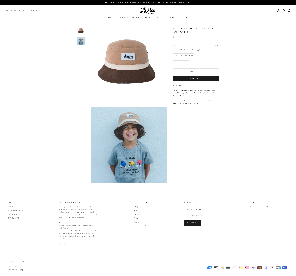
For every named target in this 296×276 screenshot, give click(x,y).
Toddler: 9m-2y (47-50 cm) (183, 55)
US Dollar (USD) (14, 218)
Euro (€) (11, 207)
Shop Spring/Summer (129, 17)
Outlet (184, 17)
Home (111, 17)
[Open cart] (289, 10)
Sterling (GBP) (13, 214)
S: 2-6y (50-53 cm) (181, 50)
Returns (136, 222)
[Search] (284, 10)
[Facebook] (59, 244)
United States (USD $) (15, 10)
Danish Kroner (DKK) (16, 210)
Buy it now (196, 78)
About (158, 17)
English (33, 10)
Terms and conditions (141, 226)
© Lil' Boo (13, 266)
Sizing (136, 207)
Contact (171, 17)
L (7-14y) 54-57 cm (199, 50)
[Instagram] (64, 244)
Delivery (137, 218)
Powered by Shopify (16, 270)
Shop (148, 17)
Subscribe (192, 223)
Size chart (215, 45)
